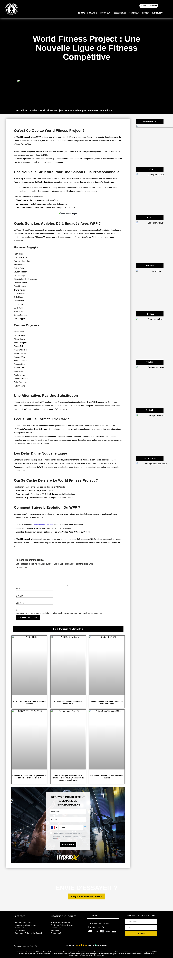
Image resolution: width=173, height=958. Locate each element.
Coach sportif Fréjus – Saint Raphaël (28, 933)
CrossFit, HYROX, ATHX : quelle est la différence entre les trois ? (29, 777)
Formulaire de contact (23, 922)
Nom (18, 589)
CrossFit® (31, 110)
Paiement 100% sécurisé (99, 924)
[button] (86, 945)
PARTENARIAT (157, 13)
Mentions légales (57, 928)
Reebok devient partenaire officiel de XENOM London (107, 702)
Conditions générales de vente (62, 925)
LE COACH (82, 13)
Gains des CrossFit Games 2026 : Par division (106, 777)
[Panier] (161, 6)
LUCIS (150, 169)
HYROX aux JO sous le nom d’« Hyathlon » (68, 702)
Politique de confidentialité (60, 922)
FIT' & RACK (150, 458)
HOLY (150, 217)
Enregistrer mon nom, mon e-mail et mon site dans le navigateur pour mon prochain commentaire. (59, 613)
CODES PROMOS (120, 13)
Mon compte (55, 930)
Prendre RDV (19, 928)
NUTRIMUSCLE (149, 121)
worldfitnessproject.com (44, 525)
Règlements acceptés (96, 927)
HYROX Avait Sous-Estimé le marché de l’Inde (29, 702)
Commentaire (22, 567)
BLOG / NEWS (105, 13)
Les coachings (20, 930)
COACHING (93, 13)
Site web (20, 603)
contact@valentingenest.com (25, 925)
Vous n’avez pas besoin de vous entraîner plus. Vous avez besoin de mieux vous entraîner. (68, 778)
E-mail (19, 596)
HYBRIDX (145, 13)
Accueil (20, 110)
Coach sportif (56, 933)
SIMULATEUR (134, 13)
